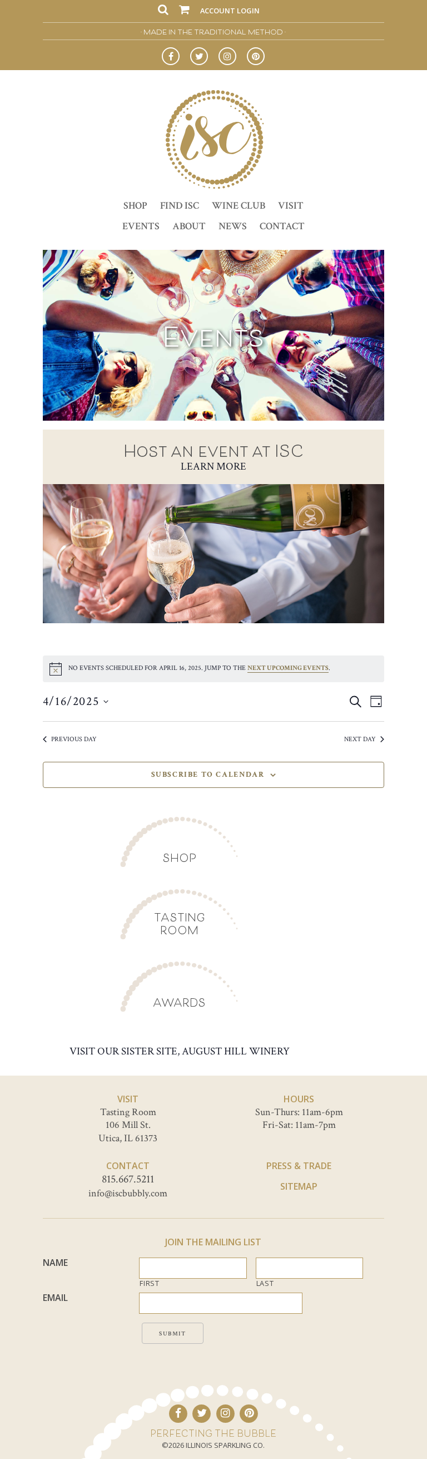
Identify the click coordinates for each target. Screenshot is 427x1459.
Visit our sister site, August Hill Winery (179, 1051)
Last (265, 1283)
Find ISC (179, 205)
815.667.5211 (128, 1179)
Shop (135, 205)
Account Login (230, 11)
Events (141, 226)
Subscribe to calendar (208, 775)
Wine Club (238, 205)
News (233, 226)
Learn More (213, 467)
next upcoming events (288, 668)
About (189, 226)
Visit (291, 205)
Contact (282, 226)
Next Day (360, 739)
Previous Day (74, 739)
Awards (179, 1002)
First (149, 1283)
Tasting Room (179, 923)
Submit (172, 1334)
